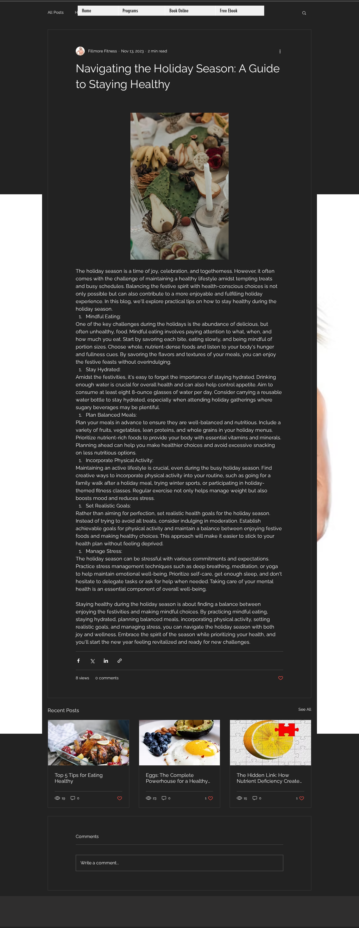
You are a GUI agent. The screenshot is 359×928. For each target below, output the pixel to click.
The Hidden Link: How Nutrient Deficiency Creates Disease (269, 778)
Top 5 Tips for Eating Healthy (79, 778)
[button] (304, 12)
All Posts (56, 12)
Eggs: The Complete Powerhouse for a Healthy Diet (177, 778)
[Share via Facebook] (78, 660)
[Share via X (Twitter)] (92, 660)
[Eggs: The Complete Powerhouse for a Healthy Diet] (179, 742)
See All (304, 709)
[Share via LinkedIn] (106, 660)
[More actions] (280, 51)
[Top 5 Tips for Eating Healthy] (88, 742)
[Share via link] (119, 660)
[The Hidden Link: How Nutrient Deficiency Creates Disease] (270, 742)
